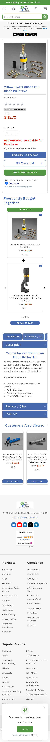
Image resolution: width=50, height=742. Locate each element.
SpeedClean (32, 677)
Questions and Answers (15, 109)
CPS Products (8, 699)
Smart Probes (34, 603)
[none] (25, 61)
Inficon (29, 651)
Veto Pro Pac (8, 687)
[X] (30, 524)
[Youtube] (19, 524)
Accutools (7, 673)
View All (30, 699)
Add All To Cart (25, 323)
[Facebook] (13, 524)
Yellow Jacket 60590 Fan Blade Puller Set (25, 245)
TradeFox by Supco (35, 690)
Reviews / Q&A (33, 336)
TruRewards (7, 610)
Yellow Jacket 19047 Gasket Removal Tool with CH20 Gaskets (13, 457)
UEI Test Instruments (36, 694)
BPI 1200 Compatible (37, 583)
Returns (6, 600)
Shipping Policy (10, 596)
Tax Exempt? (8, 605)
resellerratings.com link (25, 543)
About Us (6, 574)
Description (12, 336)
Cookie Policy (8, 614)
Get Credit (7, 583)
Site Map (6, 631)
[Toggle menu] (4, 9)
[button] (25, 163)
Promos (31, 625)
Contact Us (7, 569)
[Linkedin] (36, 524)
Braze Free (32, 613)
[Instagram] (25, 524)
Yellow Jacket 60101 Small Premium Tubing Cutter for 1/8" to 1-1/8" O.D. (25, 298)
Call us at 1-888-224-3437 (25, 517)
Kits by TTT (32, 578)
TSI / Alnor (31, 673)
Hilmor (5, 682)
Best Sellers (33, 574)
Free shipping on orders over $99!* (23, 2)
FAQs (4, 578)
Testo (4, 656)
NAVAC (5, 668)
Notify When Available (25, 172)
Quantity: (9, 127)
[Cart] (46, 9)
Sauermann (31, 668)
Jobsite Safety (34, 608)
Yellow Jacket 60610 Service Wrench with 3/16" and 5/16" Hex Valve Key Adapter (38, 458)
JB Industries (32, 656)
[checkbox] (40, 215)
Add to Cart (13, 481)
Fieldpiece (7, 651)
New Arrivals (33, 569)
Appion (5, 677)
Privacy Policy (9, 619)
